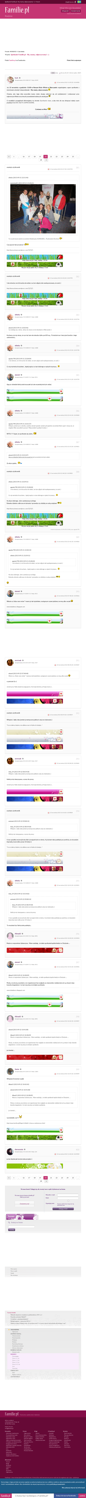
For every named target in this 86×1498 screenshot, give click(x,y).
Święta (66, 1442)
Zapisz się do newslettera (74, 13)
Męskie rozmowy (16, 1374)
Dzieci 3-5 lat (15, 1362)
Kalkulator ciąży (10, 1438)
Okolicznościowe (40, 1440)
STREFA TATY (14, 1370)
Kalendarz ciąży (10, 1436)
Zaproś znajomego (54, 1442)
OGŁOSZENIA (15, 1329)
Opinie (37, 1433)
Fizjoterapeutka (16, 1338)
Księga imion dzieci (11, 1443)
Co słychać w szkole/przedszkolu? (19, 1319)
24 (67, 156)
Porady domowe (28, 1450)
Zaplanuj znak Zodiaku (12, 1455)
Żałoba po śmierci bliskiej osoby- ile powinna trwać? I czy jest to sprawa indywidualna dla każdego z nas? (38, 1323)
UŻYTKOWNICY (15, 1376)
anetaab (18, 660)
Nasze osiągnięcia (54, 1445)
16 (24, 156)
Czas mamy (20, 51)
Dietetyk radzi (16, 1352)
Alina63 (18, 934)
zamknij (82, 1496)
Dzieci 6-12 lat (16, 1364)
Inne (13, 1366)
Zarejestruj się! (24, 1204)
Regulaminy (52, 1436)
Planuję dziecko (28, 1442)
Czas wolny (67, 1447)
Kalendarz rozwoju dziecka (13, 1445)
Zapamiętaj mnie (50, 1203)
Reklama (51, 1435)
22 (56, 156)
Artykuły (8, 1465)
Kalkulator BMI (10, 1447)
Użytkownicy (27, 1449)
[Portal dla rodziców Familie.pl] (17, 13)
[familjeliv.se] (79, 2)
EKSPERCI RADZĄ (16, 1333)
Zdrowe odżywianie (17, 1348)
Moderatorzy (53, 1438)
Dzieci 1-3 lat (15, 1360)
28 (41, 160)
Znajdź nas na (70, 2)
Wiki (7, 1468)
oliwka (17, 315)
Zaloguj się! (65, 11)
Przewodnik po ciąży (11, 1435)
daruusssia (19, 1149)
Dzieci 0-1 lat (15, 1358)
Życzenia (8, 1470)
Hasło (47, 1198)
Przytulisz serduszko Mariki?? (18, 1317)
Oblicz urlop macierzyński (13, 1440)
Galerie (8, 1467)
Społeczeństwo (39, 1436)
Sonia (17, 1069)
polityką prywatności (57, 1484)
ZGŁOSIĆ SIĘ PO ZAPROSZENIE (23, 103)
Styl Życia (67, 1445)
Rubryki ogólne (28, 1438)
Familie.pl (12, 60)
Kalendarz (9, 1452)
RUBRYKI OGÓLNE (16, 1350)
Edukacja (8, 1450)
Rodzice (26, 1443)
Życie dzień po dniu (41, 1435)
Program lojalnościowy (55, 1440)
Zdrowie (66, 1443)
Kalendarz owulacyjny (12, 1433)
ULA (16, 78)
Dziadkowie (27, 1445)
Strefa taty (27, 1447)
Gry (7, 1449)
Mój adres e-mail (50, 1195)
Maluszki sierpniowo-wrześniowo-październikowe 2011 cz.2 (26, 1314)
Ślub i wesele (27, 1440)
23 (62, 156)
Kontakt (51, 1433)
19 (40, 156)
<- (9, 156)
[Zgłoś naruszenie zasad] (55, 82)
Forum (7, 51)
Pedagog (14, 1340)
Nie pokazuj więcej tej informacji (73, 1488)
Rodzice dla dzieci (11, 1454)
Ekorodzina (27, 1435)
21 (51, 156)
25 (73, 156)
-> (46, 160)
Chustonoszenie (16, 1335)
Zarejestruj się (75, 11)
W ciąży (66, 1436)
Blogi (7, 1463)
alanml (17, 375)
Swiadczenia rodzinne (18, 1346)
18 (34, 156)
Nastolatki (14, 1368)
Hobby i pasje (39, 1438)
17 (29, 156)
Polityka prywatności (55, 1447)
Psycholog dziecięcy (17, 1344)
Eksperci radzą (28, 1436)
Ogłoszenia (15, 1331)
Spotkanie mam (45, 101)
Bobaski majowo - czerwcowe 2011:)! (20, 1321)
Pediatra (14, 1342)
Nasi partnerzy (53, 1443)
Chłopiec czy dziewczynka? (14, 1442)
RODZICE (13, 51)
